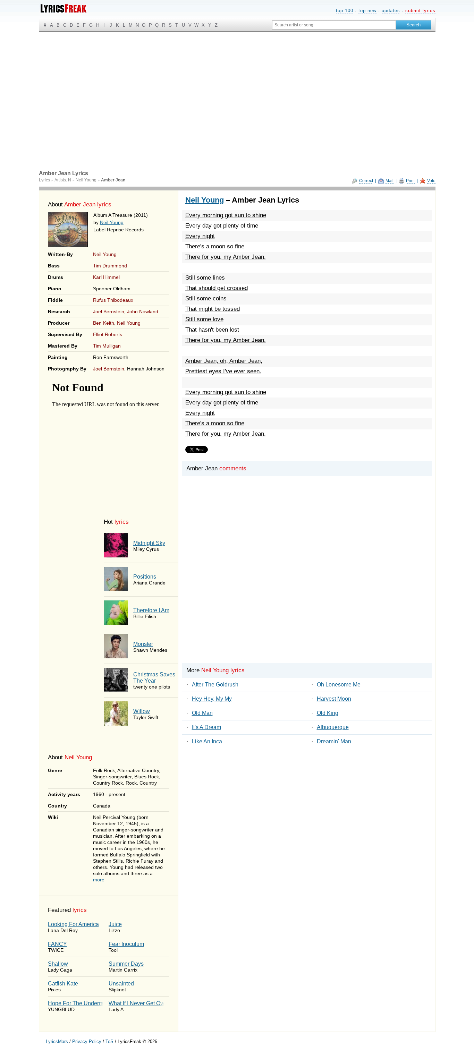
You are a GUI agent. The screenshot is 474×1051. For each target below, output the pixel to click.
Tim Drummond (110, 265)
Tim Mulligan (107, 346)
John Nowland (142, 311)
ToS (109, 1041)
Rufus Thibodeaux (113, 300)
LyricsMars (57, 1041)
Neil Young (112, 222)
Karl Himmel (106, 277)
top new (367, 10)
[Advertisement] (237, 83)
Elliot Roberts (107, 334)
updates (391, 10)
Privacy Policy (86, 1041)
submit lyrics (420, 10)
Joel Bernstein (108, 311)
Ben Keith (103, 323)
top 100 (344, 10)
